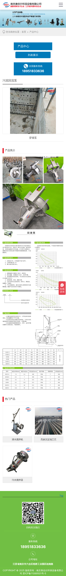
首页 (24, 31)
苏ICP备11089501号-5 (34, 573)
